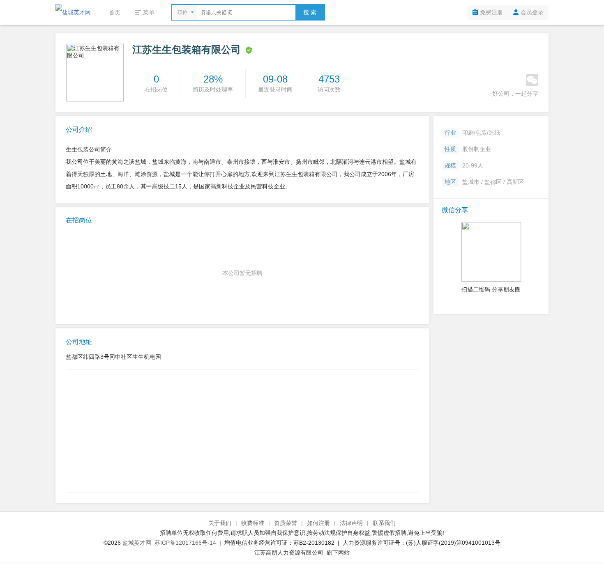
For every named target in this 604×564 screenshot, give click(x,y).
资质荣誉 (285, 523)
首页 (114, 12)
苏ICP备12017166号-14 (185, 542)
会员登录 (532, 12)
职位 (182, 12)
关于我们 (219, 523)
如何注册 (318, 523)
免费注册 (491, 12)
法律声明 (351, 523)
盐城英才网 (136, 542)
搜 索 (309, 12)
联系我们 (384, 523)
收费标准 (252, 523)
